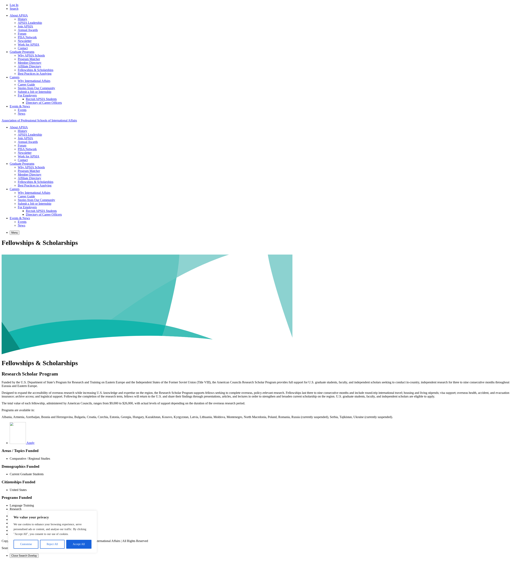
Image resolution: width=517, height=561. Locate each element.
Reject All (52, 544)
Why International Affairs (34, 81)
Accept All (79, 544)
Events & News (20, 106)
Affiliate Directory (29, 66)
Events (22, 110)
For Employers (27, 95)
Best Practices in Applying (34, 73)
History (22, 19)
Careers (14, 77)
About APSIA (19, 15)
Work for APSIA (28, 44)
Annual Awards (28, 30)
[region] (52, 532)
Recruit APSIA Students (41, 99)
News (21, 113)
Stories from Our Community (36, 88)
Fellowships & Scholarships (35, 70)
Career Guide (26, 84)
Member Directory (29, 62)
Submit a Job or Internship (34, 91)
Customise (26, 544)
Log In (14, 5)
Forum (22, 33)
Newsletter (25, 41)
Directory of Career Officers (44, 102)
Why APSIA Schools (31, 55)
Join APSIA (25, 26)
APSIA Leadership (30, 22)
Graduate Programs (22, 51)
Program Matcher (29, 59)
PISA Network (27, 37)
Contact (23, 48)
